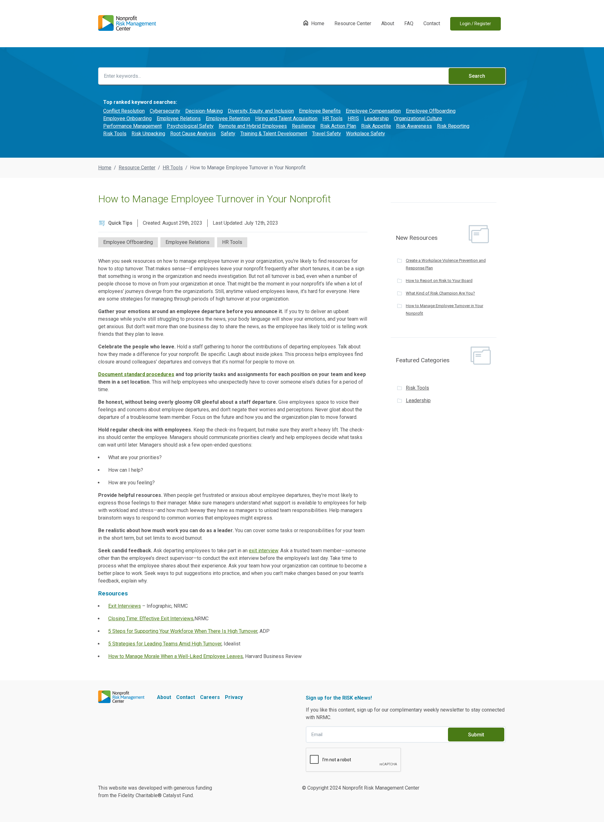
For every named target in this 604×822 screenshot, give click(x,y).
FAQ (408, 23)
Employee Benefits (320, 111)
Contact (431, 23)
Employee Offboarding (431, 111)
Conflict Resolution (124, 111)
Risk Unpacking (148, 134)
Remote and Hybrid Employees (253, 126)
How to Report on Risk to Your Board (439, 280)
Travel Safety (326, 134)
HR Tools (332, 118)
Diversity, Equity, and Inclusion (261, 111)
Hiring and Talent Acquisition (286, 118)
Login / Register (475, 23)
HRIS (353, 118)
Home (317, 23)
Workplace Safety (365, 134)
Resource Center (352, 23)
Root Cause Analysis (193, 134)
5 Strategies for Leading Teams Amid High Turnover (164, 644)
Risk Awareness (414, 126)
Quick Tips (120, 223)
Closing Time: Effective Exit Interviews (150, 619)
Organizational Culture (418, 118)
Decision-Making (204, 111)
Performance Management (132, 126)
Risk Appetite (376, 126)
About (387, 23)
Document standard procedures (136, 374)
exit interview (263, 551)
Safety (228, 134)
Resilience (303, 126)
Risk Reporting (453, 126)
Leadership (376, 118)
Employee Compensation (373, 111)
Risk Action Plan (338, 126)
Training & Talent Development (273, 134)
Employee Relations (179, 118)
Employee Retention (228, 118)
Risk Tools (114, 134)
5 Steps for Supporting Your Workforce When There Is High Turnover (182, 631)
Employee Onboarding (127, 118)
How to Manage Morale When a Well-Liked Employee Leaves (175, 656)
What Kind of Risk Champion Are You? (440, 293)
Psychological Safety (190, 126)
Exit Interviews (124, 606)
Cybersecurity (165, 111)
